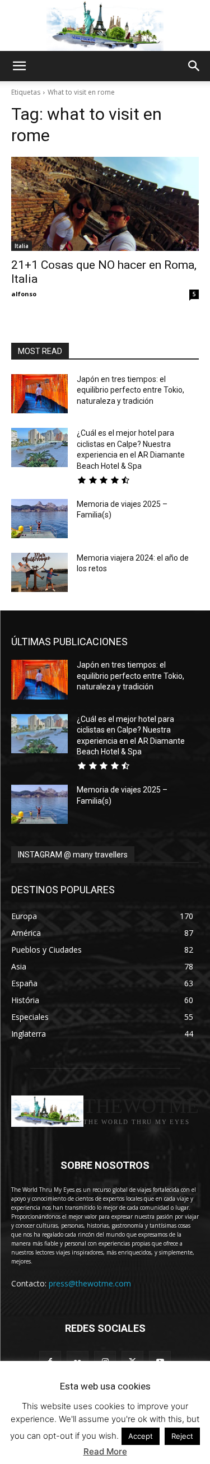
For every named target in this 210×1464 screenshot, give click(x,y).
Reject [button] (182, 1436)
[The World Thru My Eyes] (105, 26)
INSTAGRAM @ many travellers (73, 854)
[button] (19, 66)
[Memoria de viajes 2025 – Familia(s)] (39, 518)
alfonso (23, 294)
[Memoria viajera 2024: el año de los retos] (39, 572)
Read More (105, 1451)
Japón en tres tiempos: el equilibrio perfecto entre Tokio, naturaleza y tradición (130, 390)
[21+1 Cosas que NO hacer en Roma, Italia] (105, 204)
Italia (22, 246)
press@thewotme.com (90, 1283)
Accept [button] (140, 1436)
